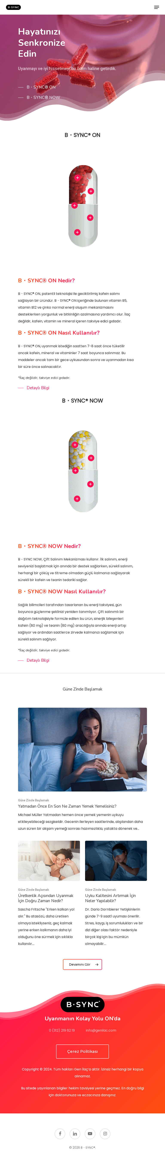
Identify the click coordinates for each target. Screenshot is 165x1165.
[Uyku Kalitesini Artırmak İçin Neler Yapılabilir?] (116, 894)
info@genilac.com (101, 1030)
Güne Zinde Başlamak (33, 800)
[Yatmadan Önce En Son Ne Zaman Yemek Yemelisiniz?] (82, 770)
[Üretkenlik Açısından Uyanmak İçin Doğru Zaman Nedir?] (49, 894)
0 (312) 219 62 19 (62, 1030)
